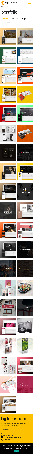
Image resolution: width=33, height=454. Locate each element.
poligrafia (24, 19)
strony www (6, 22)
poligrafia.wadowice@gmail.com (12, 437)
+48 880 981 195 (8, 439)
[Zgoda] (31, 448)
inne (12, 19)
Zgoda (16, 451)
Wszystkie (5, 19)
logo (18, 19)
